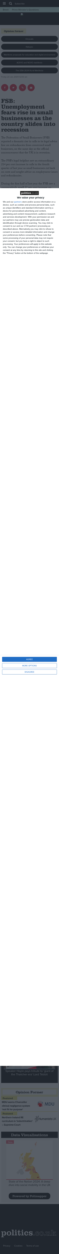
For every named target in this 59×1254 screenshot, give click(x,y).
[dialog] (29, 627)
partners (18, 202)
